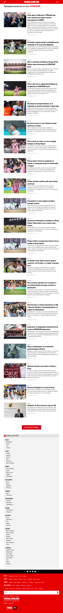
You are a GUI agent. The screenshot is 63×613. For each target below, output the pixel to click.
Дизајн (7, 470)
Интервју (8, 515)
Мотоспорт (8, 461)
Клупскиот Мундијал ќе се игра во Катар (40, 387)
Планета (7, 491)
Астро (7, 544)
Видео (36, 588)
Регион (7, 444)
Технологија (9, 495)
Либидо (8, 534)
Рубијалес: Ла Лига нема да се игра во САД (41, 405)
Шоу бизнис (8, 480)
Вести (7, 440)
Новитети (8, 500)
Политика (8, 525)
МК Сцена (8, 488)
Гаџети (7, 561)
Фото (32, 588)
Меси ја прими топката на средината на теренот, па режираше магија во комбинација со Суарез (42, 163)
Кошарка (8, 455)
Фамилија (8, 540)
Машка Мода (9, 552)
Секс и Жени (9, 554)
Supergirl (8, 563)
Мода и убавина (10, 468)
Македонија (9, 442)
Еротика (28, 588)
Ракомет (8, 457)
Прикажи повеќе (31, 427)
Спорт (7, 451)
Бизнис (8, 523)
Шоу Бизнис (9, 519)
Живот (7, 466)
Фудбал (8, 453)
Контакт (17, 596)
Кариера (8, 536)
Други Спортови (10, 463)
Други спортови (36, 579)
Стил (7, 521)
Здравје (8, 474)
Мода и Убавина (10, 531)
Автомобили (9, 498)
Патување (31, 582)
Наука (7, 493)
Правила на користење (9, 603)
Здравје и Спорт (10, 550)
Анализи (8, 448)
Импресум (6, 596)
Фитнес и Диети (10, 533)
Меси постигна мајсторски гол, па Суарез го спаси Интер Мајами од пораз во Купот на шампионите (41, 285)
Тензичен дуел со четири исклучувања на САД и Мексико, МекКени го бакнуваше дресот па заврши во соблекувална (42, 307)
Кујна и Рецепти (10, 542)
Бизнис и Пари (9, 556)
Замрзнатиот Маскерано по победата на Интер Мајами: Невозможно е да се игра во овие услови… (43, 223)
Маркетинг (12, 596)
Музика (8, 484)
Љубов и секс (9, 472)
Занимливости (9, 504)
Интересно (8, 512)
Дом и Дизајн (9, 538)
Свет (7, 446)
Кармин (7, 529)
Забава (7, 508)
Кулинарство (9, 476)
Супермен (8, 548)
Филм (7, 482)
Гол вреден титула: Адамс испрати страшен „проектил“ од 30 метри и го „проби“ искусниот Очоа (43, 263)
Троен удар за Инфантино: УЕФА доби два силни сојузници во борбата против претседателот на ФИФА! (41, 17)
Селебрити (8, 486)
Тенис (7, 459)
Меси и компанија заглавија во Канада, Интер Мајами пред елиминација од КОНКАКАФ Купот (42, 64)
